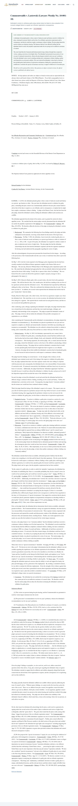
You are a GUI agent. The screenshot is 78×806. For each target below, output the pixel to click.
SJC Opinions (37, 28)
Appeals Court (29, 4)
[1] (26, 276)
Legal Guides (61, 4)
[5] (22, 502)
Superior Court (39, 4)
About (54, 4)
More (67, 4)
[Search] (73, 4)
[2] (29, 322)
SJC (22, 4)
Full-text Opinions (17, 771)
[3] (55, 437)
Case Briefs (48, 4)
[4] (64, 439)
